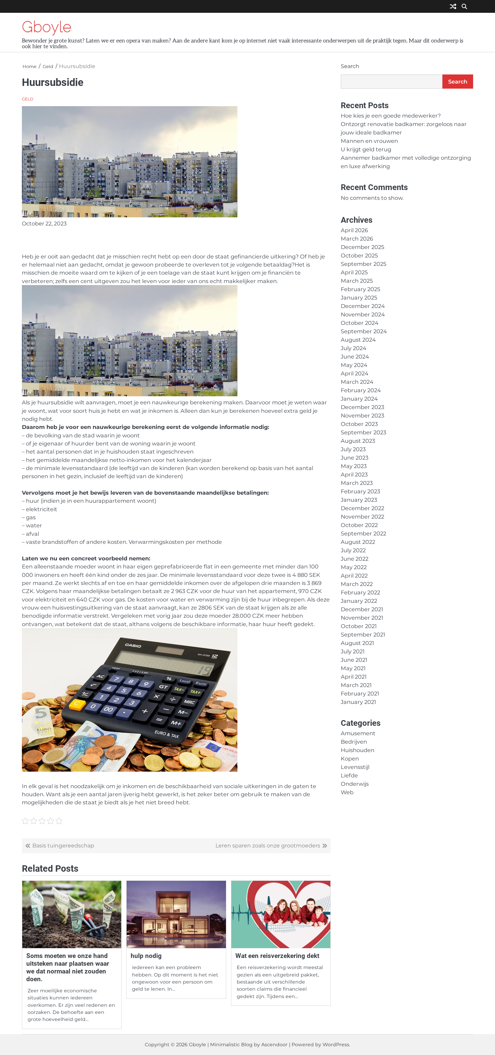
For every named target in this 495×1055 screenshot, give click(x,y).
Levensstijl (355, 767)
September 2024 (364, 331)
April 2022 (354, 575)
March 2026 (357, 238)
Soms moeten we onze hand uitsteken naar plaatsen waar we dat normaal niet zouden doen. (67, 967)
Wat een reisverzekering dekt (277, 956)
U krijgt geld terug (366, 149)
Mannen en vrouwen (369, 140)
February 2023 (360, 491)
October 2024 (359, 322)
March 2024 (357, 381)
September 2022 (363, 533)
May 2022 (354, 567)
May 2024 (354, 365)
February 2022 (360, 592)
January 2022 (359, 600)
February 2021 (360, 693)
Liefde (349, 775)
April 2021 (354, 676)
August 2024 (358, 339)
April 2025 (354, 272)
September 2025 (363, 263)
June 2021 (354, 659)
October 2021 (359, 626)
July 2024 (353, 348)
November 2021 (362, 617)
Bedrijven (354, 741)
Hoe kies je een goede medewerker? (391, 115)
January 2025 (359, 297)
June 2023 (354, 457)
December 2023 (362, 407)
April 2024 (354, 373)
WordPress (336, 1045)
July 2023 (353, 449)
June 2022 (354, 558)
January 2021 (358, 702)
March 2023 (357, 482)
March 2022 (357, 584)
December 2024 (363, 306)
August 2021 (357, 643)
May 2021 (353, 668)
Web (347, 792)
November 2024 (363, 314)
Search (350, 66)
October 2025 (359, 255)
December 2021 (362, 609)
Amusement (358, 733)
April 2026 (354, 230)
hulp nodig (146, 956)
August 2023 (358, 440)
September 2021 (363, 634)
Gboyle (46, 26)
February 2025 (360, 289)
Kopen (350, 758)
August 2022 (358, 541)
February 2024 (361, 390)
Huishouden (357, 750)
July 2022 (353, 550)
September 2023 (363, 432)
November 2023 (362, 415)
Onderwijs (355, 783)
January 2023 (359, 499)
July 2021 (353, 651)
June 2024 (355, 356)
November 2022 (362, 516)
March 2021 (356, 685)
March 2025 (357, 280)
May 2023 (354, 466)
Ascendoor (274, 1045)
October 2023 (359, 424)
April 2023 (354, 474)
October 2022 (359, 525)
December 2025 (362, 247)
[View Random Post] (453, 7)
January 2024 (359, 398)
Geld (27, 99)
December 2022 (362, 508)
